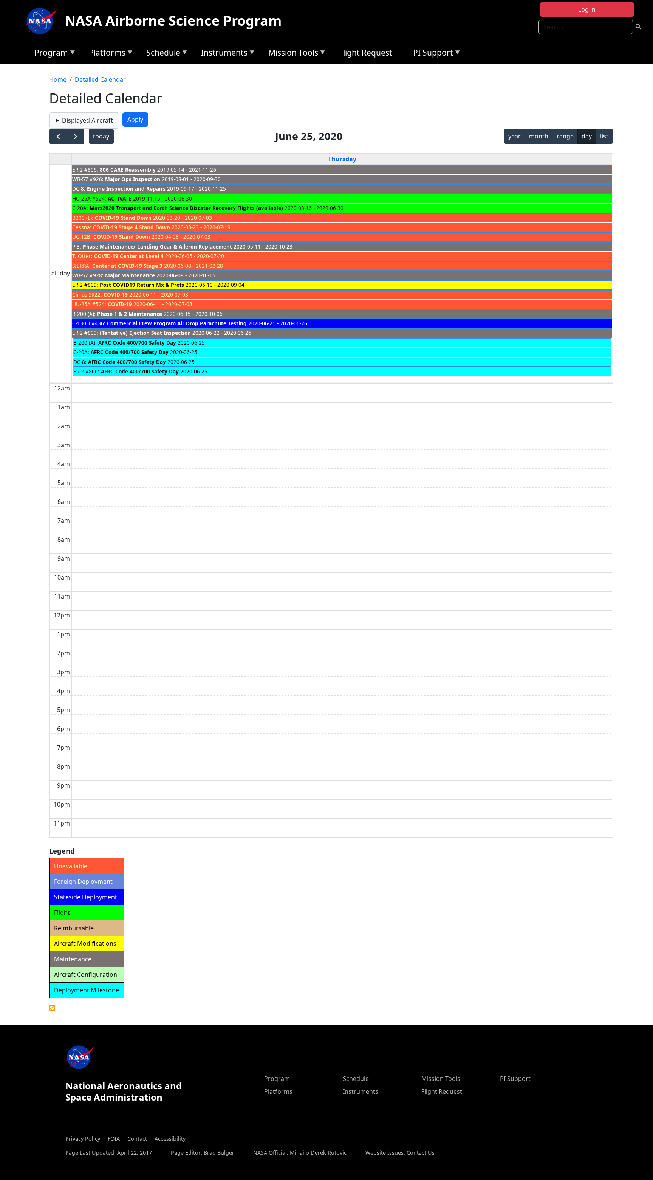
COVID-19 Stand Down (123, 217)
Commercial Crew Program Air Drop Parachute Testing (177, 323)
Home (58, 79)
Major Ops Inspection (132, 179)
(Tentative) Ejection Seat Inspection (145, 332)
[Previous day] (58, 136)
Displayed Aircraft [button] (87, 120)
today (101, 136)
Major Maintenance (130, 275)
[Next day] (75, 136)
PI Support (431, 54)
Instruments (222, 54)
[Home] (43, 21)
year (514, 136)
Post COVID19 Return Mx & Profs (142, 284)
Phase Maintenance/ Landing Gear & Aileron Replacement (157, 246)
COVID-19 (116, 294)
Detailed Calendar (100, 79)
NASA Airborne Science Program (173, 20)
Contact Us (421, 1152)
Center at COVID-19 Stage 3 (127, 265)
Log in (587, 9)
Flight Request (365, 52)
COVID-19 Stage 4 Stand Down (131, 227)
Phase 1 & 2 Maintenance (129, 313)
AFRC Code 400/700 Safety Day (137, 342)
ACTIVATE (120, 198)
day (587, 136)
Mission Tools (291, 54)
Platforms (105, 54)
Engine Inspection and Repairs (126, 188)
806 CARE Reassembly (128, 169)
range (565, 136)
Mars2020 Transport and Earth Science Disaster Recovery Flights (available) (186, 207)
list (604, 136)
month (538, 136)
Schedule (161, 54)
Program (49, 54)
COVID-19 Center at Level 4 (129, 256)
